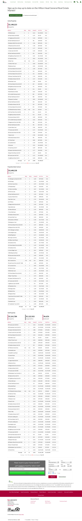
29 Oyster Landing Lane (13, 421)
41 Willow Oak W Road (13, 240)
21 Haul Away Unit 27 (12, 147)
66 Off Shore (10, 201)
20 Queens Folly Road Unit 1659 (14, 150)
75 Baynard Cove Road (12, 99)
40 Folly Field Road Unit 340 (14, 124)
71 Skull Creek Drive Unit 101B (14, 332)
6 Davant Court (11, 401)
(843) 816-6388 (10, 505)
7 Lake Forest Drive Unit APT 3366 (15, 296)
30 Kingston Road (11, 293)
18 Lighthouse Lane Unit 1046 (14, 437)
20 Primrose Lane (11, 191)
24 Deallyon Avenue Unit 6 (13, 214)
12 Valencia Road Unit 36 (13, 368)
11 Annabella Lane (11, 350)
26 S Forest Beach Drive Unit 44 (14, 68)
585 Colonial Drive (12, 260)
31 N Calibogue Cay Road (13, 229)
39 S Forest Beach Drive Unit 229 (15, 84)
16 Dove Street (11, 357)
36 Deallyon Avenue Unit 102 (14, 403)
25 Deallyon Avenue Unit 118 (14, 104)
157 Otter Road (11, 140)
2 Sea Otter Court (11, 199)
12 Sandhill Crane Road (12, 352)
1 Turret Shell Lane (12, 212)
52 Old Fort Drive (11, 268)
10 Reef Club (10, 61)
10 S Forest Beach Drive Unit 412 (15, 273)
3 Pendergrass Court (12, 222)
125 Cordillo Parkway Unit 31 (14, 94)
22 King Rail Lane (11, 396)
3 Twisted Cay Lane (12, 258)
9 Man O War (11, 411)
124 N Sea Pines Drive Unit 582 (14, 112)
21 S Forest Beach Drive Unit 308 (15, 245)
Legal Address (51, 464)
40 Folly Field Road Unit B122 (14, 53)
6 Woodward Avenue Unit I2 (14, 137)
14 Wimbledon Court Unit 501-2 (14, 447)
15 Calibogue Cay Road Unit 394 (14, 178)
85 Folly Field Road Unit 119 (14, 40)
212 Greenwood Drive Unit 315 (14, 342)
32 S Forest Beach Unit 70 (13, 419)
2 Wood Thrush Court (12, 340)
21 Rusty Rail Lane (11, 381)
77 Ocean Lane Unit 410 (13, 129)
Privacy (37, 519)
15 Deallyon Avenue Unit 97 (13, 414)
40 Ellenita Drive (11, 291)
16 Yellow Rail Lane (12, 209)
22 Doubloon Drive (12, 247)
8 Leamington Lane (12, 424)
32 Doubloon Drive (12, 242)
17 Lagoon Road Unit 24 (13, 360)
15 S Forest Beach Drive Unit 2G (14, 106)
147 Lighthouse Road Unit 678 (14, 378)
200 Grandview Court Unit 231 (14, 327)
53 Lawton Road (11, 298)
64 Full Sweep (11, 181)
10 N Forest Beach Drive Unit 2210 (15, 224)
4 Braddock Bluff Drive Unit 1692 (15, 43)
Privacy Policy (21, 514)
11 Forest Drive (11, 449)
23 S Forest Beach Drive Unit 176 (15, 73)
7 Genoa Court (11, 135)
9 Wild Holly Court (12, 270)
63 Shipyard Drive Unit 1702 (14, 227)
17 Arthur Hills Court (12, 63)
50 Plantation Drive (12, 286)
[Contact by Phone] (77, 1)
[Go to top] (79, 513)
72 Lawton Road (11, 355)
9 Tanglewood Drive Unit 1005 (14, 122)
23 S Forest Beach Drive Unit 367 (15, 71)
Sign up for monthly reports (15, 15)
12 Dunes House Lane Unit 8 (14, 406)
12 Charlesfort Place (12, 58)
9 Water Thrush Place (12, 275)
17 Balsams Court (11, 398)
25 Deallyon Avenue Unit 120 (14, 78)
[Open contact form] (74, 1)
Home (50, 473)
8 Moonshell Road (11, 386)
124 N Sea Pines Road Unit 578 (14, 434)
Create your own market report (30, 15)
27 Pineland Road (11, 186)
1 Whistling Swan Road (12, 252)
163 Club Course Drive (12, 183)
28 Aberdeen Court (12, 81)
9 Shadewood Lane (12, 66)
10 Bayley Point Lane (12, 439)
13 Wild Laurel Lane (12, 426)
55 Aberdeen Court (12, 89)
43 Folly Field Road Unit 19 (13, 194)
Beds (62, 464)
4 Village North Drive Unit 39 (14, 204)
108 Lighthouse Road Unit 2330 (14, 86)
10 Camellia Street (12, 142)
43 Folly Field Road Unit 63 (13, 383)
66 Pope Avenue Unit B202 (13, 35)
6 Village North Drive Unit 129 (14, 365)
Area (62, 460)
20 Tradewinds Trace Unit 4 (13, 303)
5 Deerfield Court (11, 301)
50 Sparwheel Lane (12, 388)
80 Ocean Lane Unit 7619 (13, 155)
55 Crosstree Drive (12, 265)
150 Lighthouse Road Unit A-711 (14, 55)
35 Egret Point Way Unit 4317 (14, 152)
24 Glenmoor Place (12, 393)
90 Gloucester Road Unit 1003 (14, 132)
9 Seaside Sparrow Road (13, 91)
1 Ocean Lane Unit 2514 (13, 50)
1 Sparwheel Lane (11, 207)
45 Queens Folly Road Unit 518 (14, 329)
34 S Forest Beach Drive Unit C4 (14, 335)
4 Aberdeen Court (11, 337)
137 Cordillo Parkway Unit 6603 (14, 119)
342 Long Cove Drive (12, 237)
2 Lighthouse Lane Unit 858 (13, 283)
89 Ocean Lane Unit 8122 (13, 324)
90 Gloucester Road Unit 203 (14, 255)
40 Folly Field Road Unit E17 (14, 96)
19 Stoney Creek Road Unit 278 (14, 76)
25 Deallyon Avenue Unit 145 (14, 345)
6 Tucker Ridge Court (12, 250)
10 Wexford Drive (11, 363)
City (49, 460)
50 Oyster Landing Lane (13, 416)
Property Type (51, 471)
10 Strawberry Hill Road (13, 219)
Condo (54, 473)
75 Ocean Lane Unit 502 (13, 432)
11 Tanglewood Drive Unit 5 (14, 38)
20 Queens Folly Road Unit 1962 (14, 48)
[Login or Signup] (80, 1)
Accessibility (28, 519)
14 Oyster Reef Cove (12, 217)
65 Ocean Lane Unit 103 (13, 281)
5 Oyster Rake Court (12, 127)
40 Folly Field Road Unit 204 (14, 101)
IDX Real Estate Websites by (13, 519)
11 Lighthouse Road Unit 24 (13, 158)
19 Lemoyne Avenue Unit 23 (13, 409)
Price (49, 468)
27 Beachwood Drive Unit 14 (14, 45)
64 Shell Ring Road (12, 235)
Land (59, 473)
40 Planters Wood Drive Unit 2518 (15, 442)
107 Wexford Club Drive (13, 347)
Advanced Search (62, 476)
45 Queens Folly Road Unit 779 (14, 278)
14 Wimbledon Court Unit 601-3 (14, 373)
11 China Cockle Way (12, 189)
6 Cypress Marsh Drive (12, 196)
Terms (33, 519)
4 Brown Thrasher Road (13, 444)
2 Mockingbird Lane (12, 232)
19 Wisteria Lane (11, 32)
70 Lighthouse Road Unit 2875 (14, 114)
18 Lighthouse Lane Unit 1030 (14, 429)
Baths (68, 464)
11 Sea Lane (10, 145)
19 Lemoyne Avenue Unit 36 (13, 117)
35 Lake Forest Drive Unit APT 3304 (15, 263)
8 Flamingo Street (11, 288)
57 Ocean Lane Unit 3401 (13, 370)
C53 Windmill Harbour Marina (14, 109)
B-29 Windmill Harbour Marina (14, 391)
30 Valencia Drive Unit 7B (13, 375)
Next (37, 163)
